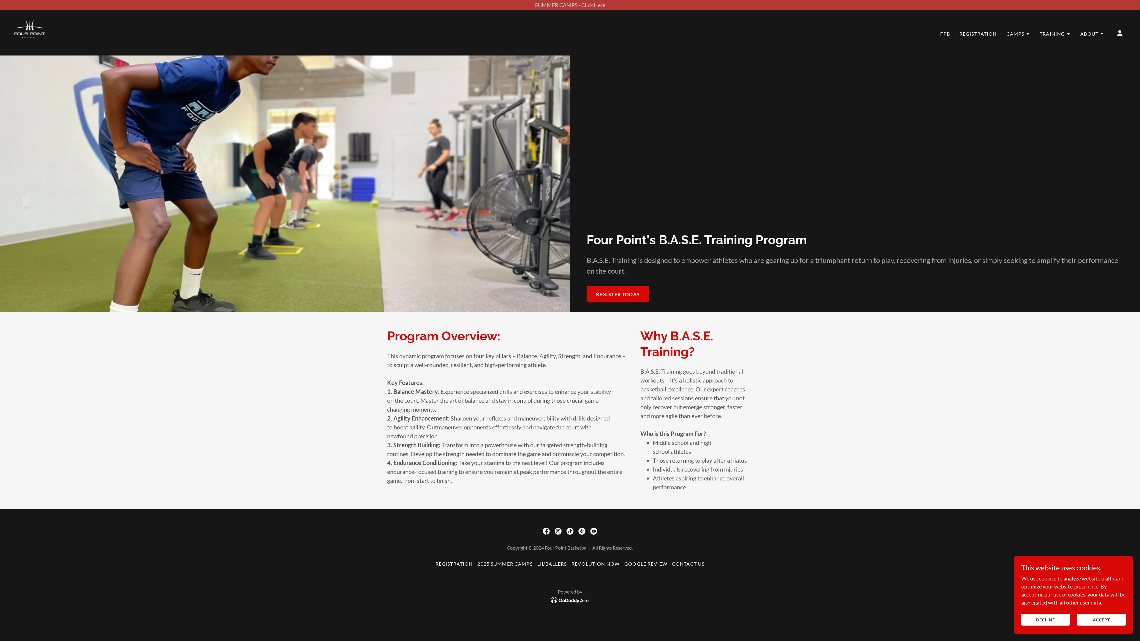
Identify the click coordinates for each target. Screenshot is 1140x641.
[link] (29, 32)
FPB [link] (945, 34)
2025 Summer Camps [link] (504, 564)
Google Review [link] (645, 564)
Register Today (618, 294)
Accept (1101, 619)
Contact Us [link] (688, 564)
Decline (1045, 619)
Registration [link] (978, 34)
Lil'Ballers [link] (552, 564)
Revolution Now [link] (595, 564)
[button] (1018, 33)
